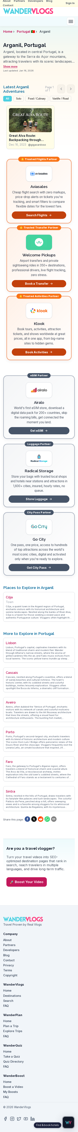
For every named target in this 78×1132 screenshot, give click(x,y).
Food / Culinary (37, 98)
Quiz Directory (13, 1061)
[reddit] (40, 819)
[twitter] (34, 819)
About (7, 940)
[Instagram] (12, 1118)
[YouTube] (26, 1118)
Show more (10, 66)
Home (7, 31)
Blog (6, 955)
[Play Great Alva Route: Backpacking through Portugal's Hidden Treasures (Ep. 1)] (30, 120)
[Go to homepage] (28, 11)
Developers (11, 950)
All (7, 98)
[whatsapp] (47, 819)
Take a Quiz (11, 1056)
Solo (18, 98)
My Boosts (10, 1092)
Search (8, 1001)
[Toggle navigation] (71, 21)
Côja (9, 597)
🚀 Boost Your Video (26, 882)
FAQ (6, 1006)
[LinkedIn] (32, 1118)
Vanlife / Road (60, 98)
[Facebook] (5, 1118)
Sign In (70, 3)
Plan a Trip (10, 1026)
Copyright (10, 975)
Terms (7, 970)
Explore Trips (12, 1031)
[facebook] (27, 819)
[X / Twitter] (19, 1118)
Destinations (12, 996)
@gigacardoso (37, 144)
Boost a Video (13, 1087)
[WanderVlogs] (39, 919)
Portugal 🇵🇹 (26, 31)
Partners (9, 945)
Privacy (8, 965)
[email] (54, 819)
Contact (8, 5)
